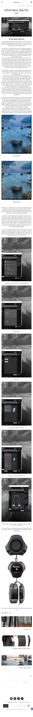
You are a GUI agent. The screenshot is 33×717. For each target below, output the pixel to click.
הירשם (5, 706)
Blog (28, 5)
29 (4, 658)
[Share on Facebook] (10, 613)
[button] (31, 2)
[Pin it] (5, 613)
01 (4, 619)
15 (4, 638)
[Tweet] (7, 613)
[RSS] (2, 613)
